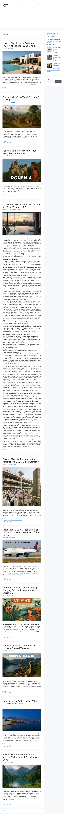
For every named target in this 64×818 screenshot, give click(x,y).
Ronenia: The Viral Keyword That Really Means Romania (19, 152)
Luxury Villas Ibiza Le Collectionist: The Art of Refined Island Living (20, 44)
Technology (26, 3)
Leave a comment (7, 88)
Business (19, 3)
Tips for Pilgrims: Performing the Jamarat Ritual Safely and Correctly (20, 460)
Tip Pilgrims (10, 520)
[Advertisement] (32, 19)
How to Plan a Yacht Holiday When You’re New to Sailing (20, 702)
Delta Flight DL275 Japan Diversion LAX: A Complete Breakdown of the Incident (20, 532)
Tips (14, 520)
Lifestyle (45, 3)
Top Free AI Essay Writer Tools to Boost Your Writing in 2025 (21, 205)
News (32, 3)
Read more (33, 84)
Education (38, 3)
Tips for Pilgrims (18, 520)
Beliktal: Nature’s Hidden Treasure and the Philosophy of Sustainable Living (20, 757)
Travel (5, 87)
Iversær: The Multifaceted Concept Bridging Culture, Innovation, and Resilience (20, 590)
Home (13, 3)
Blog (13, 6)
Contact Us (20, 6)
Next (9, 810)
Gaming (52, 3)
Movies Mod (5, 5)
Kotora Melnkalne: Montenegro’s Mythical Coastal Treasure (18, 647)
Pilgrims (5, 520)
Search (49, 79)
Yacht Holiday (7, 745)
